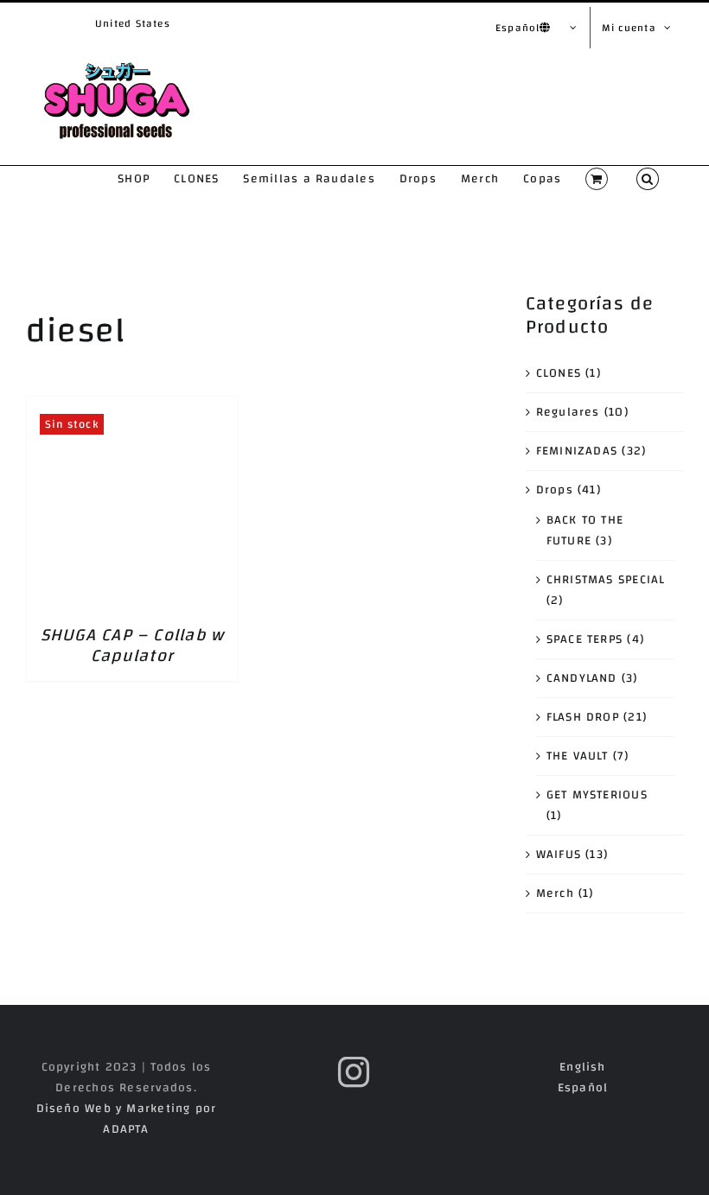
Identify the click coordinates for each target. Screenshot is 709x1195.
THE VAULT (577, 756)
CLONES (558, 373)
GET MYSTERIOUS (597, 795)
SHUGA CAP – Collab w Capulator (133, 645)
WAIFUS (558, 854)
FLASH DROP (582, 717)
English (582, 1067)
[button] (647, 179)
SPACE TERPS (584, 639)
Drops (554, 490)
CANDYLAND (581, 678)
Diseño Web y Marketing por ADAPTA (126, 1119)
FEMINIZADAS (577, 451)
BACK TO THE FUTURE (585, 530)
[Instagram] (354, 1072)
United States (132, 23)
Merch (555, 893)
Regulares (568, 412)
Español (583, 1087)
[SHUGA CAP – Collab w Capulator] (132, 407)
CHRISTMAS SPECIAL (606, 580)
